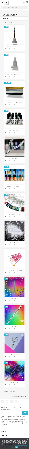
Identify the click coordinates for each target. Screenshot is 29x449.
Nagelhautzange (14, 158)
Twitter (7, 401)
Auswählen (14, 18)
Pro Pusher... (14, 298)
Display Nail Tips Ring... (14, 214)
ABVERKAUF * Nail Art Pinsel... (14, 270)
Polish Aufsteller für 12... (14, 130)
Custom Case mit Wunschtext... (14, 102)
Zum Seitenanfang (19, 396)
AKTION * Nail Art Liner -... (14, 186)
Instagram (16, 401)
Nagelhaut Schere (14, 354)
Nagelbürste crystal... (14, 242)
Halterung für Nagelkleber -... (14, 74)
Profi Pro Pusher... (14, 382)
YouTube (11, 401)
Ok (16, 447)
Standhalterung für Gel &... (14, 47)
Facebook (2, 401)
